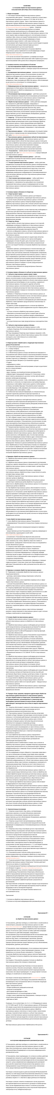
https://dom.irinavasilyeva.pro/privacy (31, 868)
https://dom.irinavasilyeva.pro (14, 84)
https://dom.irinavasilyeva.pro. (14, 54)
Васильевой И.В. (36, 977)
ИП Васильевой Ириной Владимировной (18, 27)
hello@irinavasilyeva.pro (12, 858)
